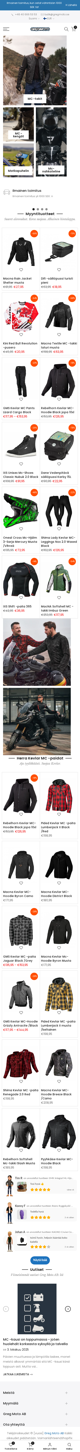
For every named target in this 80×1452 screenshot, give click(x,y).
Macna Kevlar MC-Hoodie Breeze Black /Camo (56, 1094)
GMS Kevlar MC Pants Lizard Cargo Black (19, 410)
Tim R (18, 1178)
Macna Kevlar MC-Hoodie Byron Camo (18, 894)
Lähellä (72, 5)
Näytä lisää (40, 1260)
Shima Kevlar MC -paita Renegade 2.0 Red (20, 1092)
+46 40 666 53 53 (26, 14)
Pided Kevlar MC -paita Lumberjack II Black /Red (58, 827)
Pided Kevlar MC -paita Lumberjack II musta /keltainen (58, 1025)
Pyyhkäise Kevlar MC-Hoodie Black (57, 1161)
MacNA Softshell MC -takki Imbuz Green (57, 608)
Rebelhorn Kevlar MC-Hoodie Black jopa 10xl (57, 410)
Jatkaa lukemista (16, 1374)
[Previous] (6, 1309)
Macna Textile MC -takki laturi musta (59, 345)
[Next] (68, 1309)
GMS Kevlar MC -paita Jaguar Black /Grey (19, 959)
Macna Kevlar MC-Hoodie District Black (56, 894)
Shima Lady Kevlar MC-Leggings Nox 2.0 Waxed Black (59, 541)
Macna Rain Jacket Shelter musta (17, 280)
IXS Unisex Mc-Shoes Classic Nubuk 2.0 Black (20, 475)
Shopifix (66, 1438)
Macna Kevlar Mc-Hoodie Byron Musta (56, 959)
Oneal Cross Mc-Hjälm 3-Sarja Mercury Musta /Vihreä (20, 541)
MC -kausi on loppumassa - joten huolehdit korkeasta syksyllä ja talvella (35, 1341)
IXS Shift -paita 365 (17, 606)
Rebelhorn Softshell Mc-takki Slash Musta (19, 1161)
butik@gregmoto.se (57, 14)
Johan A (20, 1232)
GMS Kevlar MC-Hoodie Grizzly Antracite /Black (20, 1023)
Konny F (20, 1205)
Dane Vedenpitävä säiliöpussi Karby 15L (56, 475)
